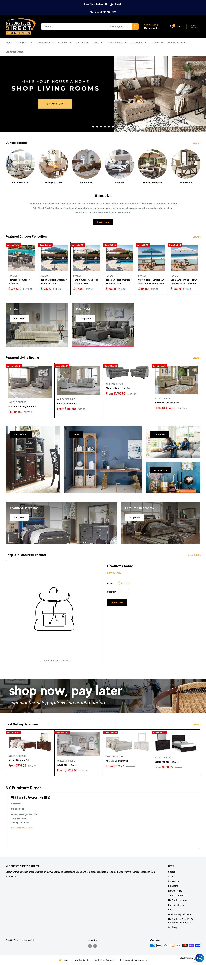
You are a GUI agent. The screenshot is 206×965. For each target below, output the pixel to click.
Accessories (137, 42)
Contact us (173, 881)
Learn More (103, 222)
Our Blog (172, 927)
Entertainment (115, 42)
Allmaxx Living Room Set (118, 388)
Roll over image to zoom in (56, 660)
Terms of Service (176, 895)
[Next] (200, 164)
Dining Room (43, 42)
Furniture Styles (176, 904)
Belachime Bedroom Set (166, 761)
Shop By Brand (175, 42)
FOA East (12, 276)
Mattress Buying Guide (179, 914)
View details (194, 555)
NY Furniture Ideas (177, 900)
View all (197, 142)
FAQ (170, 909)
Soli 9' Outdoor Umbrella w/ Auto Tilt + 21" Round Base (151, 281)
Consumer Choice (14, 51)
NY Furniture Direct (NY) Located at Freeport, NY (180, 921)
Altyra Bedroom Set (66, 764)
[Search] (135, 26)
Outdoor (155, 42)
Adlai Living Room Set (67, 403)
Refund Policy (175, 890)
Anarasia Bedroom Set (117, 760)
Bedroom (63, 42)
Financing (173, 885)
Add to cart (117, 602)
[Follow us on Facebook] (90, 946)
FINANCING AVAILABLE (21, 827)
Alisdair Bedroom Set (18, 760)
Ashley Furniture (17, 402)
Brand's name (114, 572)
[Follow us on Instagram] (95, 946)
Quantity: (112, 591)
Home (9, 42)
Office (96, 42)
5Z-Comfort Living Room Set (22, 406)
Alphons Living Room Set (167, 402)
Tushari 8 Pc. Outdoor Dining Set (19, 281)
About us (172, 876)
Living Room (23, 42)
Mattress (80, 42)
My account (151, 28)
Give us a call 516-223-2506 (103, 12)
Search (171, 871)
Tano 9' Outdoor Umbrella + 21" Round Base (54, 281)
